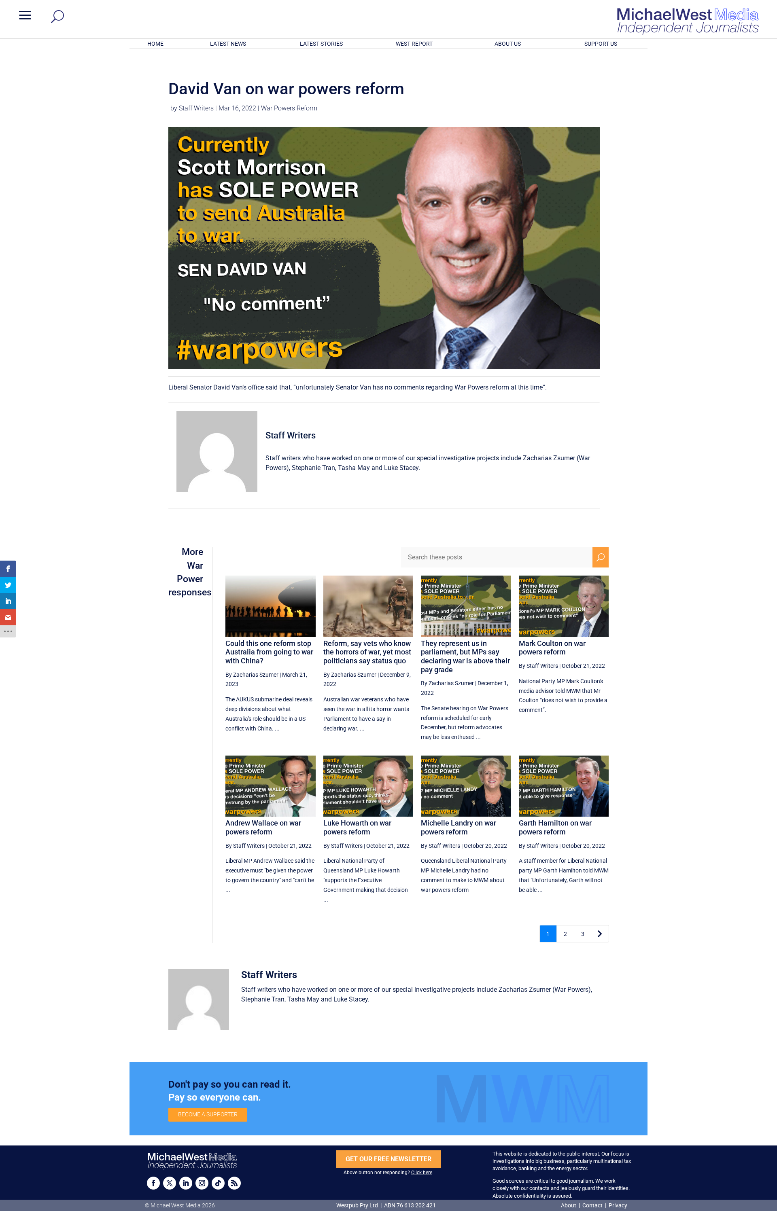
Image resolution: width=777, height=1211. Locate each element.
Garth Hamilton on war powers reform (555, 827)
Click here (421, 1172)
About (569, 1205)
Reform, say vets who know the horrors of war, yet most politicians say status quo (367, 652)
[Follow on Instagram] (201, 1183)
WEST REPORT (414, 43)
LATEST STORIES (321, 43)
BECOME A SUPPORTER (208, 1114)
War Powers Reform (289, 108)
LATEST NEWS (228, 43)
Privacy (618, 1205)
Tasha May (354, 468)
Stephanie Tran (313, 468)
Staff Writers (196, 108)
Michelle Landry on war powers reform (458, 827)
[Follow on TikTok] (218, 1183)
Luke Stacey (401, 468)
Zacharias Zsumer (549, 458)
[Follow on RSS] (234, 1183)
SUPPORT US (600, 43)
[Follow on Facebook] (153, 1183)
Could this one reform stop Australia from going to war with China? (269, 652)
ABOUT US (508, 43)
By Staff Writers (538, 666)
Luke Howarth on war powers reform (357, 827)
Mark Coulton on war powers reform (552, 647)
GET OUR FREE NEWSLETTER (388, 1159)
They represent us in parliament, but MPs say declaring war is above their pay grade (465, 656)
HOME (155, 43)
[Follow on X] (169, 1183)
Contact (592, 1205)
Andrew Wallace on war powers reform (263, 827)
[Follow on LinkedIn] (185, 1183)
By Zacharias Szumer (251, 674)
